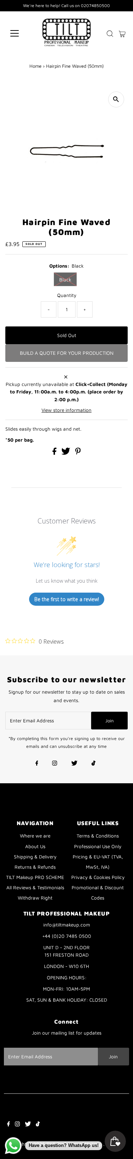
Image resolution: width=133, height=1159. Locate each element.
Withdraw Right (35, 898)
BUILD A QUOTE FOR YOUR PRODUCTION (66, 353)
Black (65, 279)
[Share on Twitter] (66, 453)
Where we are (35, 836)
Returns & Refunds (35, 867)
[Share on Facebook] (55, 453)
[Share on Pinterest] (78, 453)
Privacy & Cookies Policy (97, 877)
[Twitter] (74, 763)
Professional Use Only (97, 846)
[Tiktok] (93, 763)
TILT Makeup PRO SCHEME (35, 877)
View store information (66, 410)
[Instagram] (54, 763)
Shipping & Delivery (35, 857)
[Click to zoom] (116, 99)
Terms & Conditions (98, 836)
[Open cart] (122, 33)
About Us (35, 846)
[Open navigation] (20, 33)
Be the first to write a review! (66, 599)
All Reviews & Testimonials (35, 887)
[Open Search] (110, 33)
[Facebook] (37, 763)
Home (35, 66)
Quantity (66, 295)
